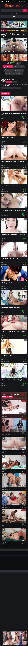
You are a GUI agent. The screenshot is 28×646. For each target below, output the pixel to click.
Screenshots (20, 70)
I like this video (8, 63)
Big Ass (4, 87)
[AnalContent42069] (3, 80)
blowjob (18, 87)
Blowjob (11, 87)
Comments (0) (18, 73)
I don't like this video (11, 63)
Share (9, 73)
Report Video (10, 70)
